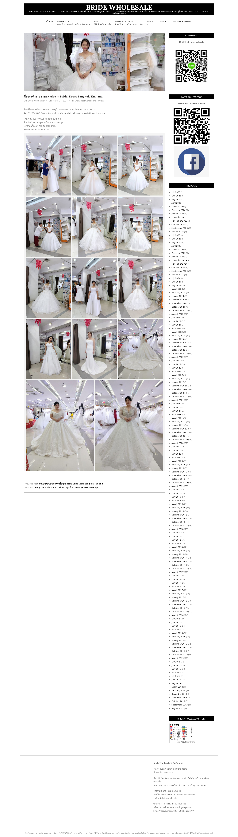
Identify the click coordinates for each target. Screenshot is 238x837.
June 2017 (176, 579)
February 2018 (178, 550)
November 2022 (179, 346)
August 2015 (177, 658)
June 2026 (176, 195)
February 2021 (178, 421)
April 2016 (176, 629)
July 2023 (175, 317)
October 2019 (178, 478)
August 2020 (177, 443)
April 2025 (176, 245)
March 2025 (177, 249)
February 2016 (178, 636)
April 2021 (176, 414)
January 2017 (177, 597)
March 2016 (177, 633)
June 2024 (176, 281)
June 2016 (176, 622)
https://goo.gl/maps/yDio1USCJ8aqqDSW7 (173, 810)
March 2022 (177, 374)
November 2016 (179, 604)
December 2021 (179, 385)
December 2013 (179, 694)
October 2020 (178, 435)
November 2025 (179, 220)
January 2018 (177, 554)
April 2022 (176, 371)
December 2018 (179, 514)
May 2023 (176, 324)
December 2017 (179, 557)
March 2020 (177, 461)
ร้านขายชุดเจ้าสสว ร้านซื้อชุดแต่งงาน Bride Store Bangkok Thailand (71, 483)
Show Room (80, 100)
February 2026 (178, 210)
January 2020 (177, 468)
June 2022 (176, 364)
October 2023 (178, 306)
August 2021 (177, 400)
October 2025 (178, 224)
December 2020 (179, 428)
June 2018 (176, 536)
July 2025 (175, 235)
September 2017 (179, 568)
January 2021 (177, 425)
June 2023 (176, 321)
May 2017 (176, 582)
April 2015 (176, 672)
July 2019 (175, 489)
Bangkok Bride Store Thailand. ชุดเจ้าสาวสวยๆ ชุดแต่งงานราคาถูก (66, 487)
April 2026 (176, 202)
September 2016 (179, 611)
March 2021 (177, 418)
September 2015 (179, 654)
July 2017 (175, 575)
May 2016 (176, 625)
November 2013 (179, 697)
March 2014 (177, 686)
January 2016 (177, 640)
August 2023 (177, 314)
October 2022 (178, 349)
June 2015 (176, 665)
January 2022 (177, 382)
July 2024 (175, 278)
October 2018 (178, 521)
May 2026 (176, 199)
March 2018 (177, 547)
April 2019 (176, 500)
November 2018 (179, 518)
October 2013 (178, 701)
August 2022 (177, 357)
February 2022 (178, 378)
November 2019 (179, 475)
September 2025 (179, 228)
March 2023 (177, 331)
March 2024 (177, 288)
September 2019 (179, 482)
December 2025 (179, 217)
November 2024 (179, 263)
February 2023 (178, 335)
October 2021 (178, 392)
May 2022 (176, 367)
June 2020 (176, 450)
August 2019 (177, 486)
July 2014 (175, 676)
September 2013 (179, 704)
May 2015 (176, 668)
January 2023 (177, 339)
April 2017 (176, 586)
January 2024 (177, 296)
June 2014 (176, 679)
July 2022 (175, 360)
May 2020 (176, 453)
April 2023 (176, 328)
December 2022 (179, 342)
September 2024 (179, 271)
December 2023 (179, 299)
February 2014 (178, 690)
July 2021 (175, 403)
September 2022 (179, 353)
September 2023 (179, 310)
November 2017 (179, 561)
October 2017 (178, 564)
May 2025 (176, 242)
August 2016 (177, 615)
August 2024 (177, 274)
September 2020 (179, 439)
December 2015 (179, 643)
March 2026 (177, 206)
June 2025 (176, 238)
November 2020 (179, 432)
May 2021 (176, 410)
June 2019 (176, 493)
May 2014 (176, 683)
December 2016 (179, 600)
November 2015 (179, 647)
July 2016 (175, 618)
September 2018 (179, 525)
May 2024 (176, 285)
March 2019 (177, 504)
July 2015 (175, 661)
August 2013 (177, 708)
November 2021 (179, 389)
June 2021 (176, 407)
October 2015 (178, 650)
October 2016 (178, 607)
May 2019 (176, 496)
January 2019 (177, 511)
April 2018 (176, 543)
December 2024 (179, 260)
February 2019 (178, 507)
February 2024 (178, 292)
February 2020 (178, 464)
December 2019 (179, 471)
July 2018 (175, 532)
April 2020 (176, 457)
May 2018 (176, 539)
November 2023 (179, 303)
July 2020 (175, 446)
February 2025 (178, 253)
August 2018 (177, 529)
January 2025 (177, 256)
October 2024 (178, 267)
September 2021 (179, 396)
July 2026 (175, 192)
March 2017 (177, 590)
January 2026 (177, 213)
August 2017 (177, 572)
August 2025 (177, 231)
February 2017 (178, 593)
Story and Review (95, 100)
